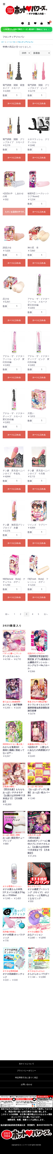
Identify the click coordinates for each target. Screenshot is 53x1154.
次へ (46, 614)
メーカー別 (11, 42)
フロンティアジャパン (25, 42)
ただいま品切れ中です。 (15, 212)
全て (3, 42)
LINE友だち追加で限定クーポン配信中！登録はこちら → (26, 29)
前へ (7, 614)
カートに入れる (14, 103)
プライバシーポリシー (26, 1071)
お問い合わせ (26, 1084)
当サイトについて (26, 1064)
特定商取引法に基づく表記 (26, 1077)
